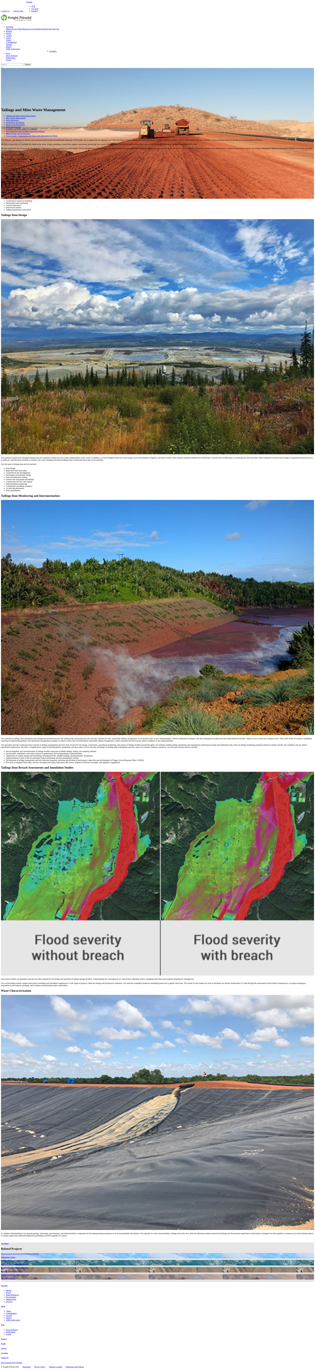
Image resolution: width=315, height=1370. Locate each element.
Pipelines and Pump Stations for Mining (21, 129)
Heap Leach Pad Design (15, 125)
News (8, 53)
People (8, 33)
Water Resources (24, 29)
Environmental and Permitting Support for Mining (25, 131)
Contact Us (5, 11)
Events (8, 60)
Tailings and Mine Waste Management (21, 116)
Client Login (18, 11)
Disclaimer (26, 1367)
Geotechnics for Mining (15, 122)
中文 (33, 6)
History (9, 47)
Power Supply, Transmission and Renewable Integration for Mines (31, 136)
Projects (9, 31)
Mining (9, 29)
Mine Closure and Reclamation (18, 134)
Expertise (9, 27)
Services (56, 29)
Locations (53, 51)
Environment (36, 29)
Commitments (11, 42)
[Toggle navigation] (2, 23)
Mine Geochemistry (13, 127)
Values (8, 40)
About (8, 38)
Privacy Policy (40, 1367)
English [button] (29, 2)
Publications (10, 58)
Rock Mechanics (12, 120)
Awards (9, 44)
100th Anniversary (13, 49)
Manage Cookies (55, 1367)
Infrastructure (47, 29)
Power (15, 29)
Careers (9, 36)
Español (34, 11)
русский (34, 9)
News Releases (12, 56)
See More (4, 1243)
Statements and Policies (75, 1367)
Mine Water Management (16, 118)
